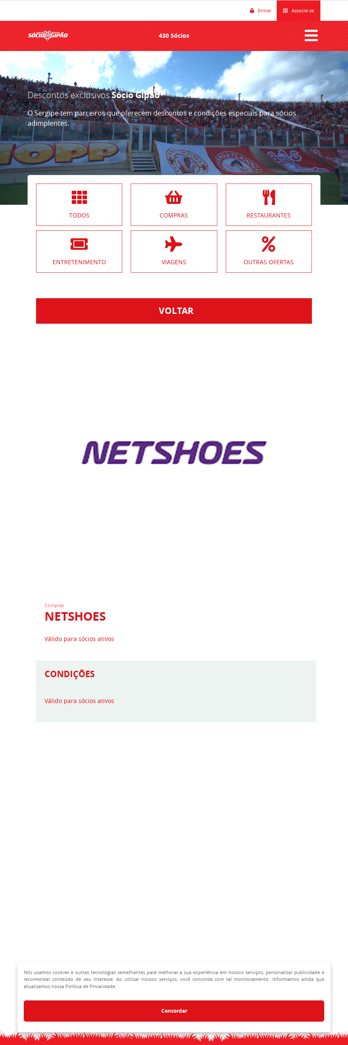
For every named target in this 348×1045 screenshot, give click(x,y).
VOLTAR (174, 311)
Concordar (174, 1010)
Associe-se (301, 10)
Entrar (262, 10)
